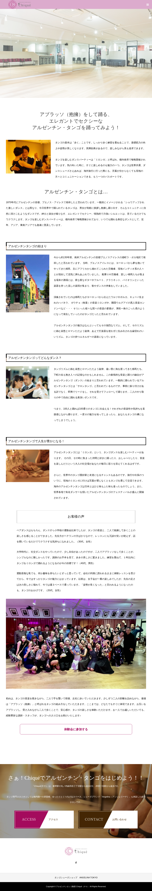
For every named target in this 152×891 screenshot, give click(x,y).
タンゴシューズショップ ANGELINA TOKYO (76, 877)
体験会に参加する (76, 729)
